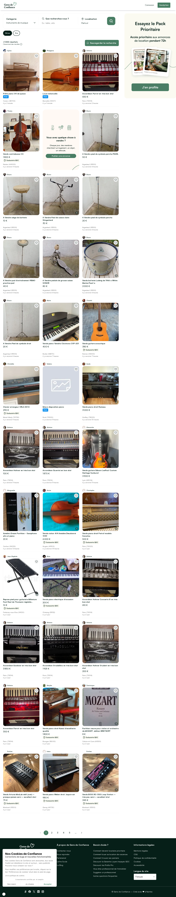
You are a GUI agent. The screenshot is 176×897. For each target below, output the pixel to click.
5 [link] (69, 832)
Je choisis (29, 884)
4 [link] (63, 832)
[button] (3, 894)
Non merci (11, 884)
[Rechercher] (111, 21)
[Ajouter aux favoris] (36, 56)
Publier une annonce (61, 156)
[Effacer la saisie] (73, 23)
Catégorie (11, 19)
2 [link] (51, 832)
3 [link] (57, 832)
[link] (81, 832)
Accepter (48, 884)
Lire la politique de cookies (14, 876)
